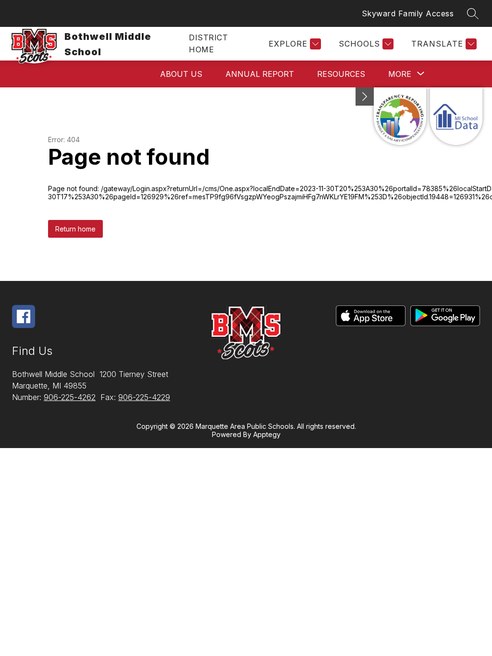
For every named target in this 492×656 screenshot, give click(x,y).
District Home (208, 43)
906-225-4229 (144, 397)
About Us (181, 74)
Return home (75, 229)
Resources (341, 74)
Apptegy (267, 434)
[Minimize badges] (365, 96)
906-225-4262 (70, 397)
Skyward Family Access (408, 13)
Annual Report (259, 74)
